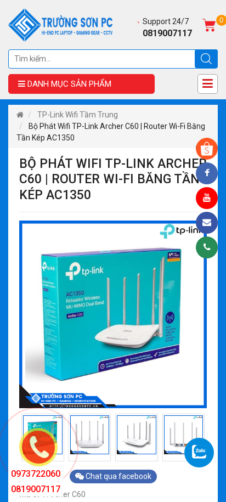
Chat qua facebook (117, 476)
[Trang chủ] (20, 114)
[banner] (60, 24)
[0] (209, 24)
